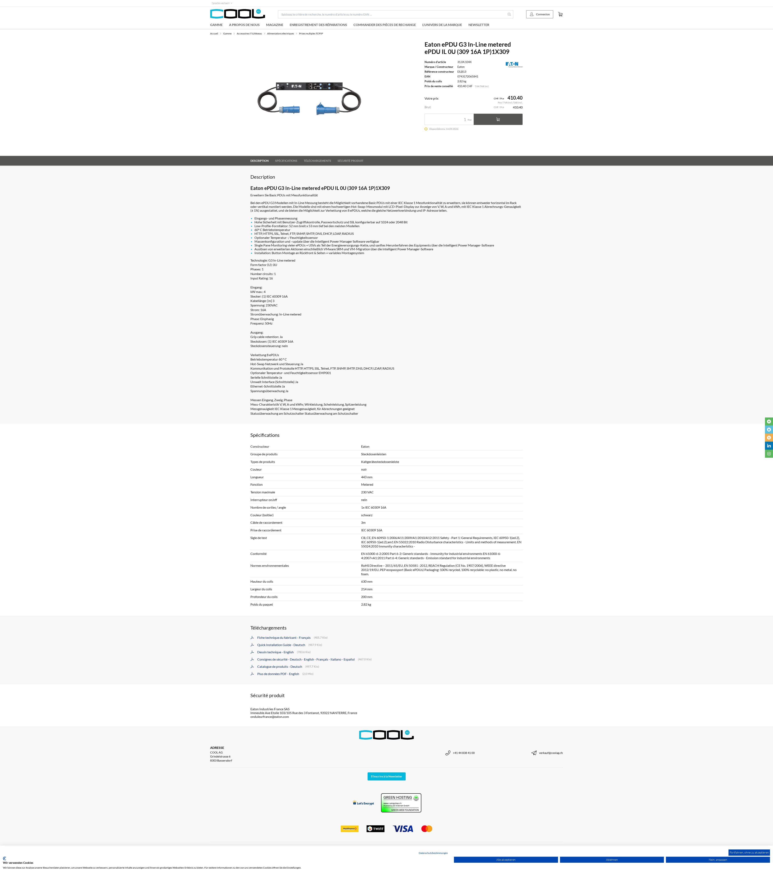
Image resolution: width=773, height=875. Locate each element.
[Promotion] (769, 438)
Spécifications (286, 160)
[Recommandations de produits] (769, 430)
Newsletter (478, 25)
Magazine (274, 25)
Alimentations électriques (280, 33)
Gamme (216, 25)
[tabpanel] (323, 96)
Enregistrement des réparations (318, 25)
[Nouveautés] (769, 421)
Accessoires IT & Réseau (249, 33)
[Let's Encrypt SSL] (363, 803)
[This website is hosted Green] (401, 802)
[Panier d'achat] (560, 14)
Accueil (214, 33)
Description (259, 160)
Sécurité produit (350, 160)
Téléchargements (317, 160)
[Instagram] (769, 454)
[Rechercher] (509, 14)
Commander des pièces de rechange (384, 25)
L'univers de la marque (442, 25)
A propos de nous (244, 25)
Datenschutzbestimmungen (433, 852)
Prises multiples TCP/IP (311, 33)
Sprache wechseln (220, 3)
